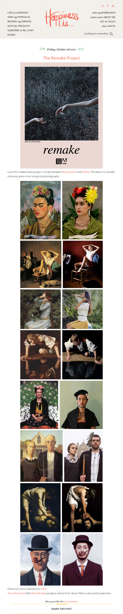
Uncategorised (71, 602)
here (43, 589)
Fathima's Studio (61, 18)
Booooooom (69, 172)
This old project (17, 593)
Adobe (85, 172)
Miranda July (38, 593)
